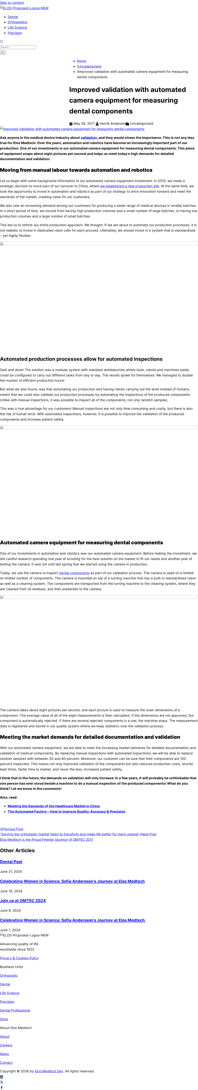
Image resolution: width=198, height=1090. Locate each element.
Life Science (17, 27)
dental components (74, 573)
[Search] (3, 53)
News (4, 1054)
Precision (15, 33)
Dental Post (11, 861)
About (4, 1036)
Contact (6, 1063)
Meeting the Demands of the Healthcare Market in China (54, 806)
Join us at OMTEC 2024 (23, 900)
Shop (4, 1019)
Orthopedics (17, 22)
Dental (13, 17)
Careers (6, 1045)
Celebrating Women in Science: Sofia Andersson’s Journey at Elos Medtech (72, 881)
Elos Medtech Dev (49, 1071)
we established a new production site (129, 186)
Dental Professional (15, 1010)
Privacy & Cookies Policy (19, 958)
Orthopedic (9, 975)
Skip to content (12, 3)
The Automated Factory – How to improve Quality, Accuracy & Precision (66, 811)
